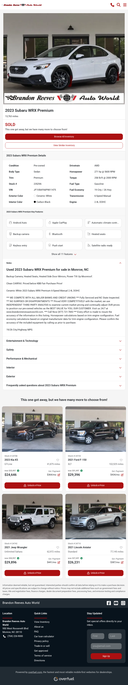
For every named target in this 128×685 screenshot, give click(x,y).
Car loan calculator (44, 636)
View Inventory (41, 622)
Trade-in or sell (42, 646)
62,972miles (53, 551)
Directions (39, 660)
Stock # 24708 (11, 456)
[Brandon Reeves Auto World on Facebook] (107, 603)
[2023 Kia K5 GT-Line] (32, 429)
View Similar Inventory (64, 145)
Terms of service (43, 655)
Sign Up (106, 656)
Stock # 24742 (11, 543)
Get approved (41, 650)
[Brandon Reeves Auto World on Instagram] (122, 603)
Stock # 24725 (74, 456)
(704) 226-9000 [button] (15, 636)
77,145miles (116, 551)
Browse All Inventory (64, 136)
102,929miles (116, 464)
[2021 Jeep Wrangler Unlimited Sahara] (32, 516)
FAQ (36, 631)
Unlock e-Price (34, 485)
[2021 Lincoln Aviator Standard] (95, 516)
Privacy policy (41, 641)
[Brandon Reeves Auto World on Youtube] (114, 603)
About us (39, 626)
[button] (112, 5)
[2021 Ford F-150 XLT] (95, 429)
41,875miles (53, 464)
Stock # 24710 (74, 543)
